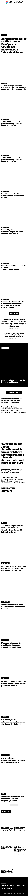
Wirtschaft (5, 119)
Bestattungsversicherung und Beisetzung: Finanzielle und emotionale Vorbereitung (11, 400)
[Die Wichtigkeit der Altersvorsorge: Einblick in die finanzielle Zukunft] (14, 701)
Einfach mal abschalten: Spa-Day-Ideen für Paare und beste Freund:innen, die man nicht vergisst (7, 870)
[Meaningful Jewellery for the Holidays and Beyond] (14, 365)
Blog (3, 793)
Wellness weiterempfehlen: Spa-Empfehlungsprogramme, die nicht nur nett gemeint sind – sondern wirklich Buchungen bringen (20, 850)
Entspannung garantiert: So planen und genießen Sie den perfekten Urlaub (13, 683)
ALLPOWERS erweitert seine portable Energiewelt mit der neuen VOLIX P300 (13, 123)
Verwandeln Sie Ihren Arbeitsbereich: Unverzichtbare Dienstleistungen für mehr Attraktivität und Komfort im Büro (13, 409)
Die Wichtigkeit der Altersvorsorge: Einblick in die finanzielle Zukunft (13, 722)
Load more (13, 805)
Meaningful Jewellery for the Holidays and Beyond (13, 381)
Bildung (10, 328)
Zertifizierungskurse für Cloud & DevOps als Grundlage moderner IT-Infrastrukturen (14, 45)
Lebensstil (5, 678)
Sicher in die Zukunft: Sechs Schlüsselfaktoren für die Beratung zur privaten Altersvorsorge (12, 304)
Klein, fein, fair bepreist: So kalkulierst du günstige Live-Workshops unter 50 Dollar (14, 335)
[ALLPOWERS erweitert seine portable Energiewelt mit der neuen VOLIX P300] (14, 104)
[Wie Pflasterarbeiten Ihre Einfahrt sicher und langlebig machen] (14, 778)
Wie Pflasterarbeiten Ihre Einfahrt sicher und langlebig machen (12, 799)
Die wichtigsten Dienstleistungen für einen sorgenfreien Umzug (12, 231)
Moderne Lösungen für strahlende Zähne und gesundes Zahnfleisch (11, 645)
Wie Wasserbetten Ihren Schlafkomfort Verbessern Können (12, 195)
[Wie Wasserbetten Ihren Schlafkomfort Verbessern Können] (14, 176)
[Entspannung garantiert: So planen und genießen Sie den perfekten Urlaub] (14, 662)
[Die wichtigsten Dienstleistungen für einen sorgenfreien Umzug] (14, 212)
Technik (4, 35)
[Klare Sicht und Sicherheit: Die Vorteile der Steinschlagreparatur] (14, 248)
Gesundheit (5, 640)
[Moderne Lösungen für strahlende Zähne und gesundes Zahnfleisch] (14, 624)
